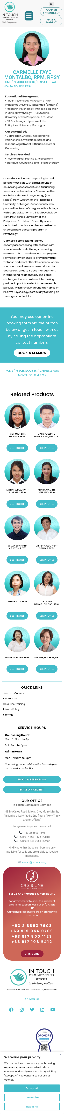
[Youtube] (52, 1009)
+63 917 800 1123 (32, 936)
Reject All (32, 1106)
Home (7, 82)
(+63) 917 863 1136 (29, 836)
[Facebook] (11, 1009)
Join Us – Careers (13, 693)
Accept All (32, 1088)
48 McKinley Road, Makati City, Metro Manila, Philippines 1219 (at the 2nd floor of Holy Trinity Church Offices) (32, 815)
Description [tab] (13, 162)
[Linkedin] (42, 1009)
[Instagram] (21, 1009)
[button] (29, 15)
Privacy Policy (11, 709)
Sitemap (8, 714)
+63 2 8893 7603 (32, 925)
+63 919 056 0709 (32, 931)
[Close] (60, 1054)
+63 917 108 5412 (32, 941)
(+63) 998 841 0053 (29, 841)
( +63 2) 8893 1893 (34, 832)
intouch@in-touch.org (33, 862)
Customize (32, 1097)
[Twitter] (32, 1009)
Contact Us (10, 698)
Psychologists (24, 82)
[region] (32, 1083)
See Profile (17, 448)
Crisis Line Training (14, 704)
